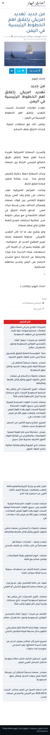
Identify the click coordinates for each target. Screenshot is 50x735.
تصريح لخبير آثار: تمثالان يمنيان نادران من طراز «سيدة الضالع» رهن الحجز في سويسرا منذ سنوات (26, 645)
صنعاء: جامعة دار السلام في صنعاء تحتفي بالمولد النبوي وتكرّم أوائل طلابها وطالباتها (26, 380)
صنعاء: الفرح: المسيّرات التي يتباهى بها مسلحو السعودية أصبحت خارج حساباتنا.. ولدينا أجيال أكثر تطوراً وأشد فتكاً (25, 393)
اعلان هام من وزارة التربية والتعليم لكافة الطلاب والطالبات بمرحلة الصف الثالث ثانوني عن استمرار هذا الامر (27, 490)
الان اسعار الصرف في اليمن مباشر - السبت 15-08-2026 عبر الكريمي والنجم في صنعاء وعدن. (25, 693)
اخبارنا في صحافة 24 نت (32, 303)
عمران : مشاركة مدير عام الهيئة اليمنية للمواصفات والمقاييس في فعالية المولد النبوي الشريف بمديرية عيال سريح (26, 436)
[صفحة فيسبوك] (3, 3)
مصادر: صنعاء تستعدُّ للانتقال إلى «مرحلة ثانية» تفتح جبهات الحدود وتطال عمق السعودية (26, 367)
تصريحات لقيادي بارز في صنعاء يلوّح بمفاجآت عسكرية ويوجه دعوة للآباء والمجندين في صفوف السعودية (28, 331)
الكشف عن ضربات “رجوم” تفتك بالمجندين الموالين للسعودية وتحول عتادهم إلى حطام (28, 344)
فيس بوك (37, 309)
